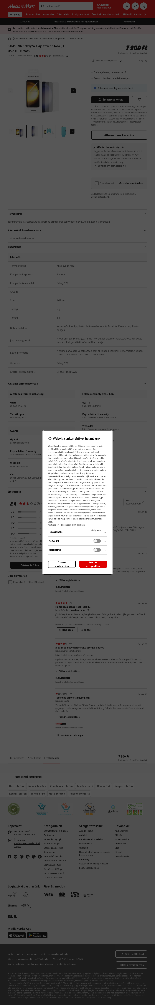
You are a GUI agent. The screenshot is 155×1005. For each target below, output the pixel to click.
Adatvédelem (53, 525)
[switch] (97, 541)
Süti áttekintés (79, 525)
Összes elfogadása (93, 564)
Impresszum (66, 525)
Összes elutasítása (62, 564)
